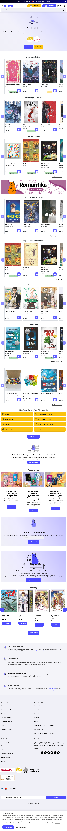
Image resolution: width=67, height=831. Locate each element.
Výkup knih (37, 706)
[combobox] (33, 10)
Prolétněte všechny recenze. (51, 690)
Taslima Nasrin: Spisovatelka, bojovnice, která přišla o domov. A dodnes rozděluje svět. (33, 496)
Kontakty (3, 761)
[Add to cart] (19, 90)
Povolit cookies (8, 827)
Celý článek (11, 507)
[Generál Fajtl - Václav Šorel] (9, 602)
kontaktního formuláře (40, 744)
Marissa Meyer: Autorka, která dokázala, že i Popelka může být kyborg (55, 494)
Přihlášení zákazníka (6, 717)
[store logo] (9, 6)
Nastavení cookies (21, 827)
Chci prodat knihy (33, 462)
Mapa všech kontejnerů (33, 580)
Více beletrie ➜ (57, 279)
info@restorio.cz (57, 744)
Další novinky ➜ (57, 177)
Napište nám (37, 803)
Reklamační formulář (6, 721)
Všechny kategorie (33, 436)
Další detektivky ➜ (56, 361)
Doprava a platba (5, 706)
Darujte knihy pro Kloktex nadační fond (44, 733)
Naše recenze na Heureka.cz (8, 709)
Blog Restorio (4, 749)
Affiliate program (5, 757)
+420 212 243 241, (45, 745)
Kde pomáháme (38, 729)
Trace (19, 615)
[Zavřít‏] (65, 1)
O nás (2, 725)
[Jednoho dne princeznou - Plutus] (42, 602)
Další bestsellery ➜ (56, 236)
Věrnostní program (6, 742)
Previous (2, 610)
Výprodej (36, 721)
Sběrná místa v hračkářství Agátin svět (44, 725)
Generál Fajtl (5, 615)
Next (65, 610)
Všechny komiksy (33, 632)
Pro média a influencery (7, 753)
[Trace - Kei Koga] (25, 602)
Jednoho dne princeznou (38, 616)
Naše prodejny (5, 713)
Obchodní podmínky (6, 746)
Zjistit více (57, 822)
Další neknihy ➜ (57, 405)
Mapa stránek (30, 803)
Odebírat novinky (33, 542)
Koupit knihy (28, 46)
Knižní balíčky (37, 713)
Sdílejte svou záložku (6, 729)
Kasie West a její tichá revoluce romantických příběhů (11, 494)
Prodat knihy (38, 46)
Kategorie (36, 717)
